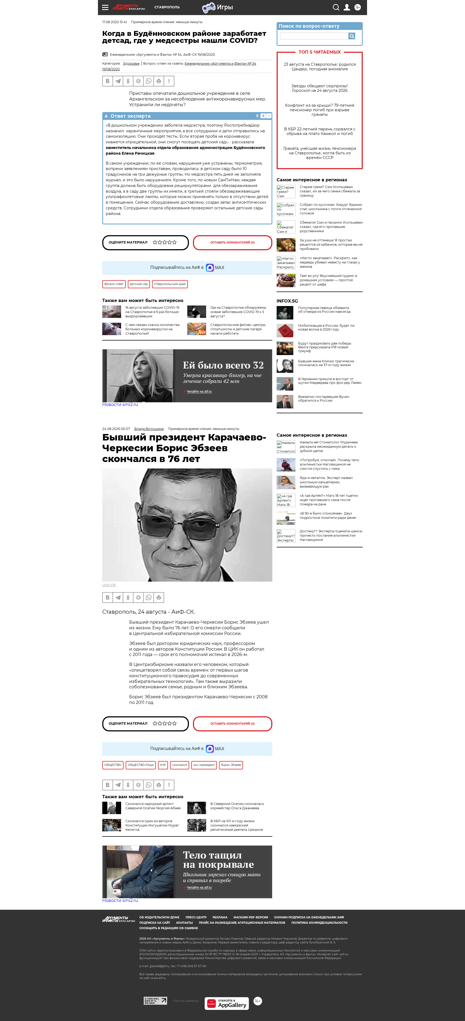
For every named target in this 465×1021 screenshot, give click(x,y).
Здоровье (131, 63)
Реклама (220, 917)
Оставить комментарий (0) (232, 242)
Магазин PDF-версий (251, 917)
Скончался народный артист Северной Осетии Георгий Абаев (153, 806)
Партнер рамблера (186, 1000)
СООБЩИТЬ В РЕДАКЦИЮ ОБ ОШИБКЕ (168, 928)
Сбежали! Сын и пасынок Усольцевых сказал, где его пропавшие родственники (331, 226)
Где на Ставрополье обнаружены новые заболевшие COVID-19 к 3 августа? (238, 311)
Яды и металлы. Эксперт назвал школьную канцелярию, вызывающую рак (326, 482)
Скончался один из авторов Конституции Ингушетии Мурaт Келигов (152, 825)
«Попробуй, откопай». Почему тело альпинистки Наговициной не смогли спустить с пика (329, 464)
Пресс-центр (196, 917)
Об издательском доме (159, 917)
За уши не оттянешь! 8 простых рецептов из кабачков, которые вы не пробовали (331, 244)
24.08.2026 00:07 (116, 429)
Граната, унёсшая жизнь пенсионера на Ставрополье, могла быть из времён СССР (319, 153)
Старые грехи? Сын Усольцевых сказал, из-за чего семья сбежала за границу (330, 191)
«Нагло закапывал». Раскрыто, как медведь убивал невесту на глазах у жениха (330, 262)
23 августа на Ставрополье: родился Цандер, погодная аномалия (320, 66)
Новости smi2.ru (120, 404)
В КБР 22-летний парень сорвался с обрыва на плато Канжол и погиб (319, 131)
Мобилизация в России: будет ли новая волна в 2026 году (326, 327)
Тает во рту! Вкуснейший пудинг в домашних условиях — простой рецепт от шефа (328, 280)
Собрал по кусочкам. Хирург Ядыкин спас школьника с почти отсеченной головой (331, 209)
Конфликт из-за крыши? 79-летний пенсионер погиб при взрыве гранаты (319, 110)
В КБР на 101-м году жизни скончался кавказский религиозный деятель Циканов (236, 825)
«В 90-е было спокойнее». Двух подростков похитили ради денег (328, 515)
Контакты (184, 923)
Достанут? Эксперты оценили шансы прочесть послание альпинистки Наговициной (331, 535)
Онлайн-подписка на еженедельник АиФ (309, 917)
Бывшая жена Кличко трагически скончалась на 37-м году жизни (326, 363)
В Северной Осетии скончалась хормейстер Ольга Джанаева (237, 806)
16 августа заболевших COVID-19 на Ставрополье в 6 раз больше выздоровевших (152, 311)
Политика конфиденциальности (319, 923)
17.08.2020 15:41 (114, 22)
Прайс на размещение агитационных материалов (242, 923)
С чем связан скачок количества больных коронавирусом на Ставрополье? (152, 329)
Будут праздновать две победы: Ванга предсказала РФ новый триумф (325, 347)
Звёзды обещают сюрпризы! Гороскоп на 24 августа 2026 (319, 88)
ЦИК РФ (109, 585)
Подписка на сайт (154, 923)
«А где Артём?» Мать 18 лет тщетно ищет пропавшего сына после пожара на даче (329, 500)
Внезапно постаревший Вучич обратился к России (323, 398)
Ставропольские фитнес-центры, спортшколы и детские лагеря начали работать (238, 329)
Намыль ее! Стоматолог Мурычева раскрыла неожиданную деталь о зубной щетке (329, 446)
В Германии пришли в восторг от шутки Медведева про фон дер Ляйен (329, 381)
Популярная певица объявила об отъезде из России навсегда (324, 310)
